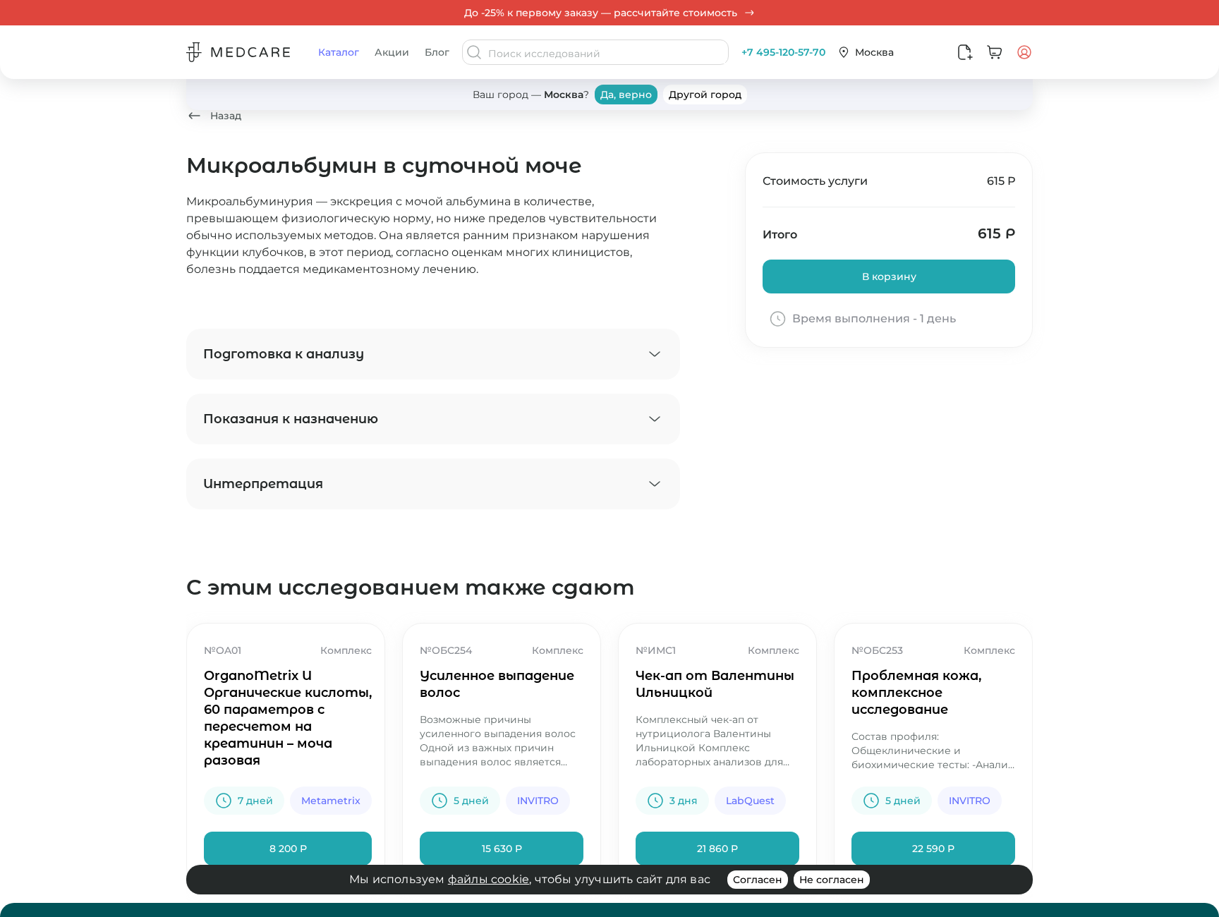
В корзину (889, 276)
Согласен (757, 879)
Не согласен (831, 879)
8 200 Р (288, 848)
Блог (437, 52)
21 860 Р (717, 848)
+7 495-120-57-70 (783, 52)
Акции (392, 52)
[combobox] (606, 53)
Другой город (705, 94)
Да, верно (626, 94)
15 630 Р (502, 848)
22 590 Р (933, 848)
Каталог (338, 52)
